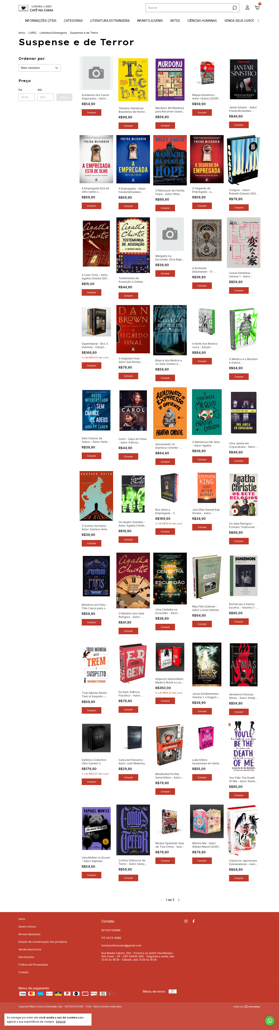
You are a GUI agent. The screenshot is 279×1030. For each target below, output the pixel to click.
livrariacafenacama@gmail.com (121, 945)
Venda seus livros (30, 949)
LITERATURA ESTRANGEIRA (110, 20)
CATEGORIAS (73, 20)
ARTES (175, 20)
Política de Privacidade (33, 964)
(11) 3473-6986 (111, 937)
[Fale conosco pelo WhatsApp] (270, 1021)
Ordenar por (32, 58)
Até (39, 89)
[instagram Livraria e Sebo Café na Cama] (186, 921)
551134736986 (111, 930)
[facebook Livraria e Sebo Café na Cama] (193, 921)
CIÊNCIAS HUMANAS (202, 20)
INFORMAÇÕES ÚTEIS (40, 20)
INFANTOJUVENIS (150, 20)
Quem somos (27, 926)
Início (22, 32)
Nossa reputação (30, 934)
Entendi (61, 1021)
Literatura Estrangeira (53, 32)
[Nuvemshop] (246, 1007)
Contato (24, 972)
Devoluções (26, 957)
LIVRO (32, 32)
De (20, 89)
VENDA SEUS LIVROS (239, 20)
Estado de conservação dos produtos (43, 941)
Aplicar (64, 97)
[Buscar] (234, 7)
